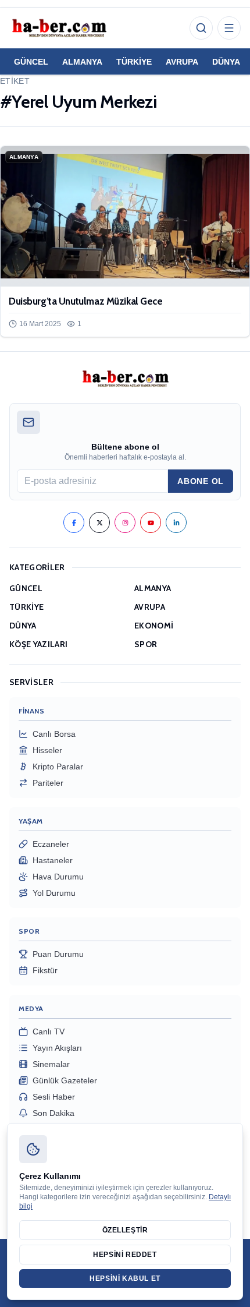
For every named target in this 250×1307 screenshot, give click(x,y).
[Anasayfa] (58, 28)
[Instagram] (125, 522)
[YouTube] (150, 522)
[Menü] (229, 28)
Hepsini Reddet (124, 1255)
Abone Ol (200, 481)
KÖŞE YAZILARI (38, 644)
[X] (99, 522)
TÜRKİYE (134, 61)
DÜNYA (226, 61)
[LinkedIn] (176, 522)
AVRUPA (182, 61)
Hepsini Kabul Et (125, 1278)
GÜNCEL (31, 61)
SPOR (145, 644)
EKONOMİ (153, 625)
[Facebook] (73, 522)
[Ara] (201, 28)
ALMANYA (82, 61)
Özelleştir (125, 1230)
